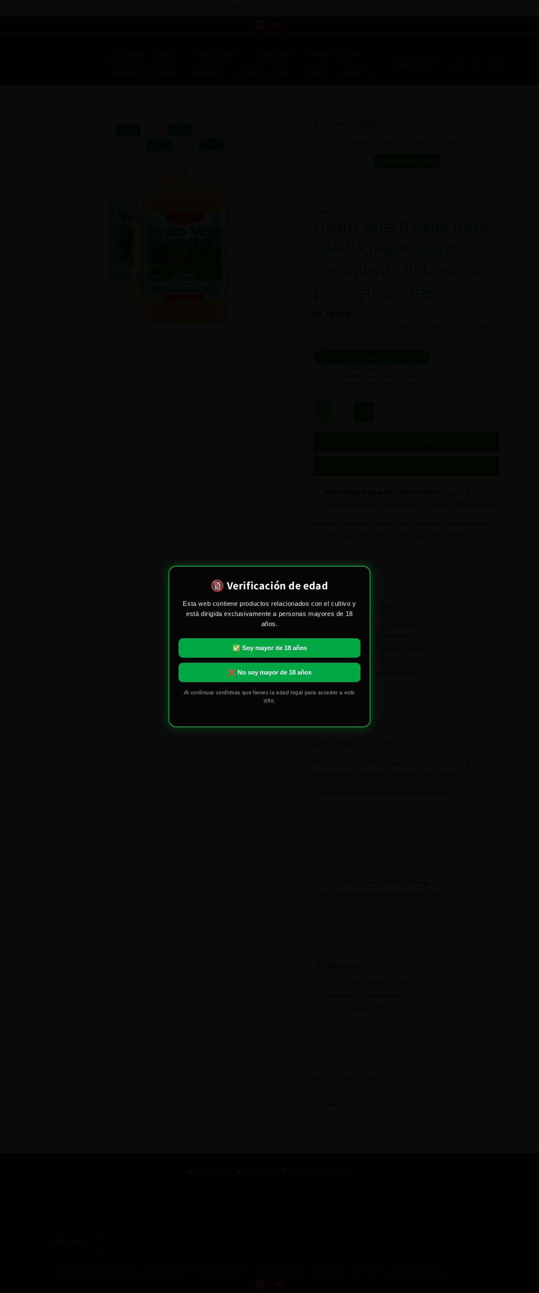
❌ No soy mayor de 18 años (270, 672)
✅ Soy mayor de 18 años (269, 647)
